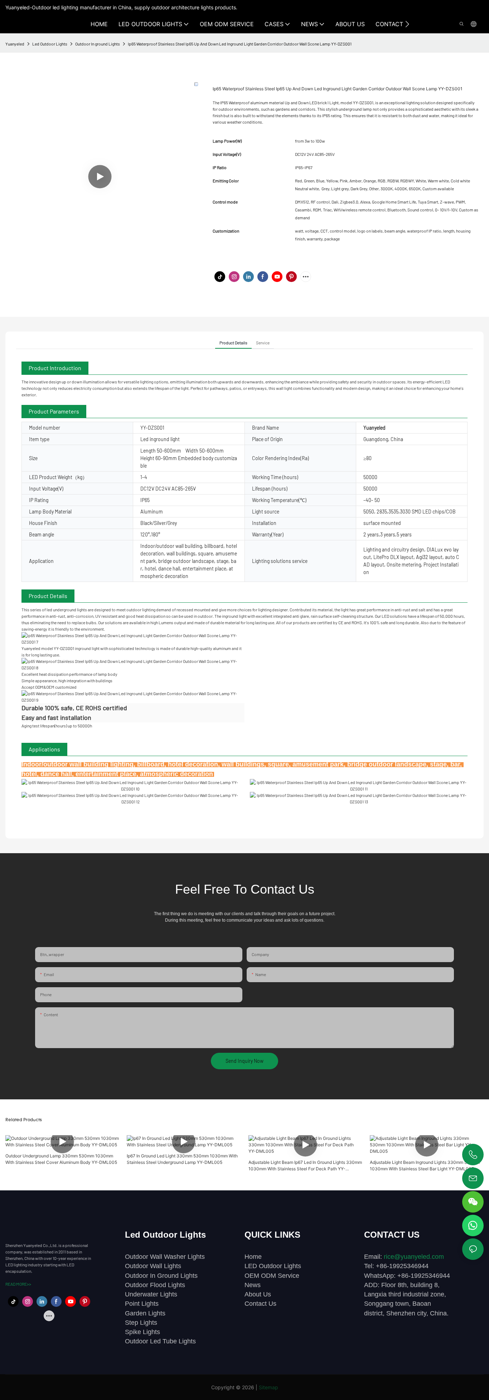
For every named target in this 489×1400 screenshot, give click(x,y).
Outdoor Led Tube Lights (160, 1341)
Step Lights (141, 1322)
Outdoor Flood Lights (155, 1285)
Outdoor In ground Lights (97, 43)
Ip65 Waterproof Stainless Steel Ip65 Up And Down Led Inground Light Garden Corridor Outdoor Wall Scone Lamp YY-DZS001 (240, 43)
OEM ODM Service (272, 1275)
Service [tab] (263, 342)
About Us (258, 1294)
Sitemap (268, 1387)
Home (253, 1256)
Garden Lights (145, 1313)
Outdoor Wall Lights (153, 1266)
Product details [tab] (233, 342)
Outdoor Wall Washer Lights (165, 1256)
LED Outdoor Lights (273, 1266)
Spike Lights (142, 1332)
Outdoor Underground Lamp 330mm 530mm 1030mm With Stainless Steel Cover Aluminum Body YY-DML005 (61, 1159)
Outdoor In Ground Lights (161, 1275)
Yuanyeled (14, 43)
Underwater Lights (151, 1294)
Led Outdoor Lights (49, 43)
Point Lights (142, 1303)
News (253, 1285)
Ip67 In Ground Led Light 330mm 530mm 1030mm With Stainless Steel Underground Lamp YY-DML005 (182, 1159)
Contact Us (260, 1303)
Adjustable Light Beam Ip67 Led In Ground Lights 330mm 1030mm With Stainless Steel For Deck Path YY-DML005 (305, 1166)
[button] (407, 24)
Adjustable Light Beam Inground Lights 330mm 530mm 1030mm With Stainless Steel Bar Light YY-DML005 (425, 1165)
